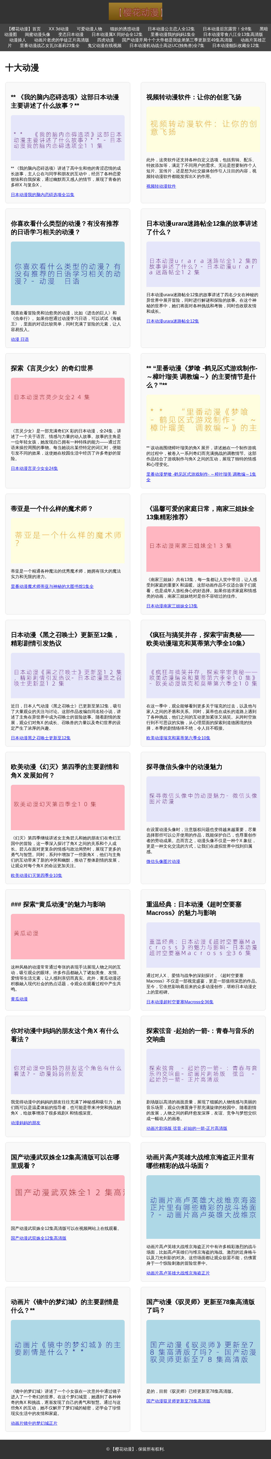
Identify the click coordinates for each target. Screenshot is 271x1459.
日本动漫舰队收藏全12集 (235, 45)
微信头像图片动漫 (163, 861)
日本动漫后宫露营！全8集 (227, 29)
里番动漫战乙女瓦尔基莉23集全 (50, 45)
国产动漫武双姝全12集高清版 (38, 1238)
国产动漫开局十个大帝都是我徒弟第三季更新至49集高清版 (177, 40)
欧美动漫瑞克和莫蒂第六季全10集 (178, 738)
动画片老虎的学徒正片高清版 (61, 40)
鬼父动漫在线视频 (104, 45)
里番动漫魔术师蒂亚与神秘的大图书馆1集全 (52, 586)
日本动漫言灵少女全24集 (34, 468)
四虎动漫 (105, 40)
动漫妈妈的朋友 (25, 1123)
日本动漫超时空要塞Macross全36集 (180, 1002)
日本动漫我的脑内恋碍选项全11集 (42, 194)
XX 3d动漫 (59, 29)
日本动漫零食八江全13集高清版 (233, 34)
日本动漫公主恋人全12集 (171, 29)
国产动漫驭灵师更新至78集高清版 (178, 1401)
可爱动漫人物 (89, 29)
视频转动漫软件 (161, 186)
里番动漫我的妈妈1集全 (173, 34)
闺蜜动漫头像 (37, 34)
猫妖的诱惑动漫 (125, 29)
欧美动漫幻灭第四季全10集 (36, 875)
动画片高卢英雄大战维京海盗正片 (178, 1273)
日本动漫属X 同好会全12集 (117, 34)
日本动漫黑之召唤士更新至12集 (41, 738)
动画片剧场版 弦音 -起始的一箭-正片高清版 (186, 1128)
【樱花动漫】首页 (24, 29)
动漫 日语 (20, 339)
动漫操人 (17, 40)
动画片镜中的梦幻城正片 (34, 1423)
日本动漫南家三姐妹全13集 (172, 606)
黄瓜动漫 (19, 999)
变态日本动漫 (71, 34)
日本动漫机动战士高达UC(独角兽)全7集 (166, 45)
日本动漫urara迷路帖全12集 (172, 321)
